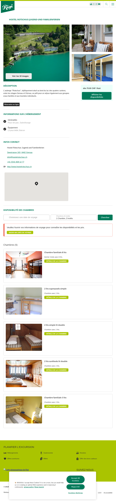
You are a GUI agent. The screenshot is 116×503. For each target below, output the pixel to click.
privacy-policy (29, 487)
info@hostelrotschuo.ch (17, 157)
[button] (24, 384)
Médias (6, 492)
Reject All (75, 487)
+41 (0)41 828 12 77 (15, 162)
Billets (46, 458)
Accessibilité (108, 493)
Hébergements (12, 453)
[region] (52, 485)
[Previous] (5, 19)
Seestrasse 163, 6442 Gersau (19, 152)
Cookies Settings (75, 493)
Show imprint (39, 487)
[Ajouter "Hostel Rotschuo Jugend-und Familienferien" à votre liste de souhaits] (110, 19)
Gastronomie (48, 453)
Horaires (83, 453)
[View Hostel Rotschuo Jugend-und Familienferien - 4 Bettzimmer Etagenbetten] (92, 67)
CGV (99, 493)
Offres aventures (13, 458)
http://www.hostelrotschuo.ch (19, 167)
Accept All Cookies (75, 479)
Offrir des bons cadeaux (88, 458)
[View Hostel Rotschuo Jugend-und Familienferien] (36, 53)
